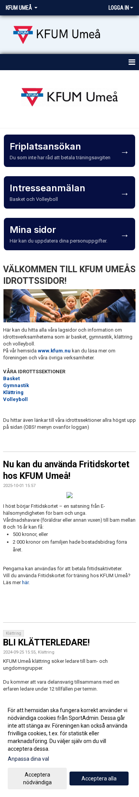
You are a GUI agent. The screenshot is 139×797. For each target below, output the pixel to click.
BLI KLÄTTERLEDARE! (46, 642)
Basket (11, 378)
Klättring (13, 392)
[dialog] (69, 746)
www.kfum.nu (54, 351)
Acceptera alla (99, 778)
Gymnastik (16, 385)
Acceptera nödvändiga (37, 778)
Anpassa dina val (28, 759)
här (25, 582)
